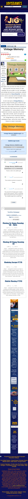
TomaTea (3, 77)
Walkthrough (10, 46)
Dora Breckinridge (12, 151)
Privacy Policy (5, 491)
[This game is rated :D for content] (25, 60)
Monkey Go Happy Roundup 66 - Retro (13, 224)
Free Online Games (5, 460)
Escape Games (22, 461)
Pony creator (21, 465)
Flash (12, 58)
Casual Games (15, 460)
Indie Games (14, 461)
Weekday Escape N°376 (13, 262)
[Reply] (22, 172)
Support (20, 491)
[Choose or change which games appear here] (16, 405)
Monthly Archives (14, 423)
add (14, 408)
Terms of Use (13, 491)
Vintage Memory (18, 101)
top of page (19, 215)
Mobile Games (6, 461)
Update (13, 202)
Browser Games (23, 460)
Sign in (11, 217)
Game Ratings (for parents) (16, 492)
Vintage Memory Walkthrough (12, 133)
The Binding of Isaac (11, 465)
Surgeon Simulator (5, 464)
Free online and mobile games (15, 4)
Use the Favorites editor (14, 417)
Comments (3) (13, 60)
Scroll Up (10, 212)
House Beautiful (15, 94)
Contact (20, 493)
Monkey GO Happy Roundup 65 (13, 243)
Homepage (16, 212)
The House (21, 464)
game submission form (19, 485)
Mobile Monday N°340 (13, 281)
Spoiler (15, 147)
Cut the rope (14, 464)
